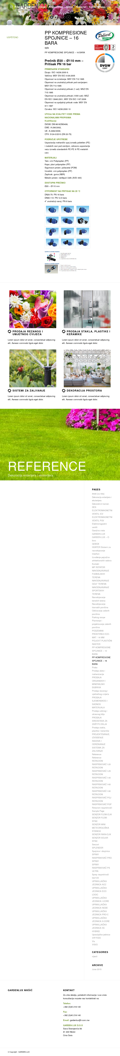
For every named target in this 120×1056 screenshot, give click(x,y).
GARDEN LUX (98, 533)
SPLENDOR (97, 847)
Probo (94, 667)
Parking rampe (98, 617)
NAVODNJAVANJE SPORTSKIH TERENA (100, 590)
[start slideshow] (52, 17)
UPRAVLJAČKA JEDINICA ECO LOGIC (99, 891)
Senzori (95, 844)
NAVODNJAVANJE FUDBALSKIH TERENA (100, 574)
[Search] (109, 7)
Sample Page (98, 810)
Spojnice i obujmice (101, 851)
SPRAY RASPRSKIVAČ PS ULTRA (101, 868)
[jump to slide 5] (64, 17)
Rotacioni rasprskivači (102, 807)
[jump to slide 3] (60, 17)
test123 (95, 877)
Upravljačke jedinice (101, 934)
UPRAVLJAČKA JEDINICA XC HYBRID (99, 928)
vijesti (94, 956)
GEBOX (95, 543)
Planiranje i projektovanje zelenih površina (101, 624)
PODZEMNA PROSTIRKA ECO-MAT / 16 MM (101, 634)
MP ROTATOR (98, 567)
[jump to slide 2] (58, 17)
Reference (96, 754)
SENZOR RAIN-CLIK (101, 834)
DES (94, 507)
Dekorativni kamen (100, 503)
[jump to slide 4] (62, 17)
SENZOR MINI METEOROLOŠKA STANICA (100, 827)
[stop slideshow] (68, 17)
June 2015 (96, 969)
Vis (93, 941)
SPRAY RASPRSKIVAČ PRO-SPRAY (102, 858)
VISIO (95, 944)
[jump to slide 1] (56, 17)
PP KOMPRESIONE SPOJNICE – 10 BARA (101, 650)
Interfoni (95, 553)
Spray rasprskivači (100, 874)
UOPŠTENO (12, 37)
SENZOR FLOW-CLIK (102, 814)
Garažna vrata (98, 530)
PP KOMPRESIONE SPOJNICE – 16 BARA (101, 660)
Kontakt (95, 563)
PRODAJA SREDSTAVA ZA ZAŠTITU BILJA (99, 721)
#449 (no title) (98, 493)
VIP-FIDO (96, 937)
